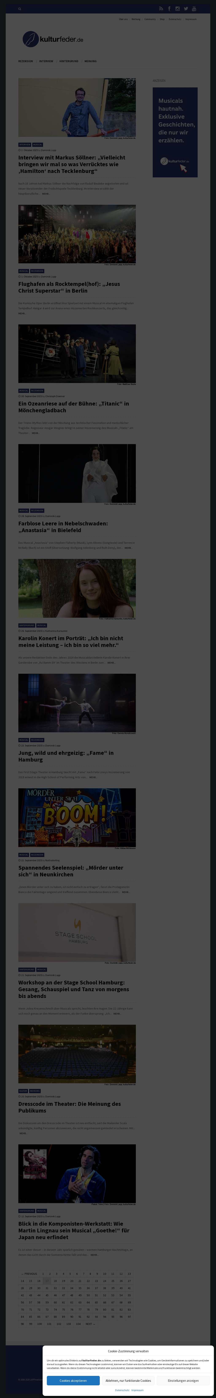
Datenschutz (122, 1390)
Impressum (137, 1390)
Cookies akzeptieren (73, 1381)
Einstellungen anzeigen (183, 1381)
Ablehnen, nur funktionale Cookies (128, 1381)
